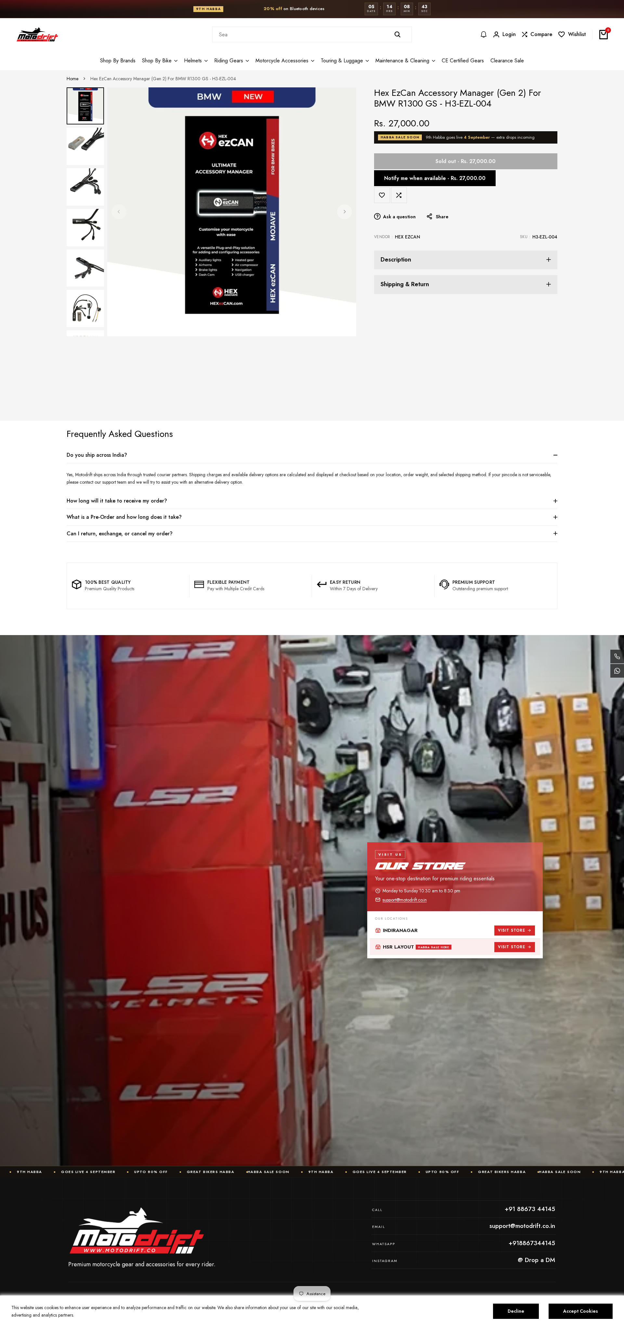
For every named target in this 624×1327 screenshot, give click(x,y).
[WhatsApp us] (617, 671)
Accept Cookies (580, 1311)
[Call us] (617, 656)
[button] (382, 195)
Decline (516, 1311)
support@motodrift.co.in (405, 900)
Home (72, 78)
